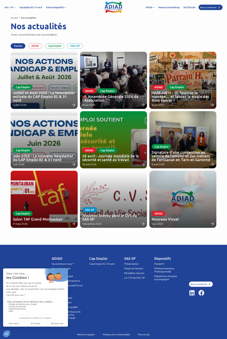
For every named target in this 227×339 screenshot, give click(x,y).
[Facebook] (201, 293)
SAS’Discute (189, 7)
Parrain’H (159, 263)
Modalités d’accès (134, 273)
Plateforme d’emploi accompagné (165, 278)
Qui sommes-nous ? (63, 263)
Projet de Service (133, 268)
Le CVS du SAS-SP (134, 277)
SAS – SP (8, 7)
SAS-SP (75, 46)
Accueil (14, 17)
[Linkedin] (192, 293)
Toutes (18, 46)
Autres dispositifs (55, 7)
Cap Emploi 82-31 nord (30, 7)
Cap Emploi (54, 46)
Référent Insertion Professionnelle (164, 270)
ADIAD (149, 7)
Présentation (131, 263)
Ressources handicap (168, 7)
